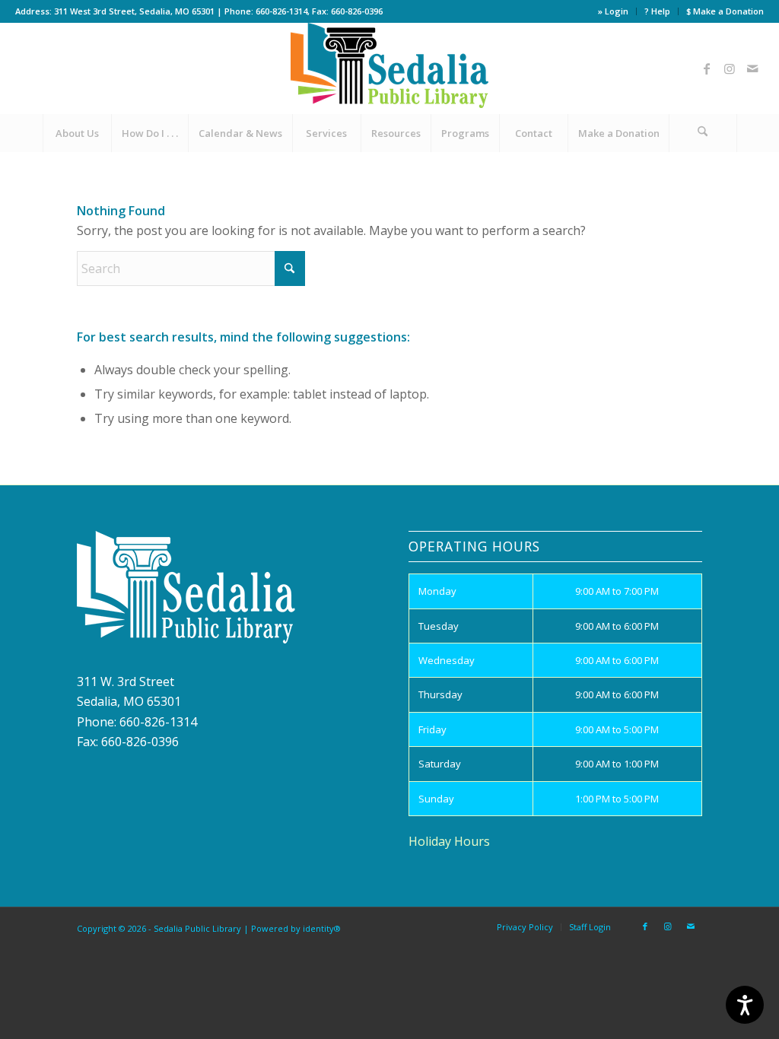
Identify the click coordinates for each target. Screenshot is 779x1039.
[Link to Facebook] (706, 68)
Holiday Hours (449, 841)
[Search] (703, 133)
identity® (322, 928)
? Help (657, 11)
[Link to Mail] (752, 68)
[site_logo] (389, 68)
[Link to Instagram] (729, 68)
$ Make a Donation (725, 11)
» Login (613, 11)
